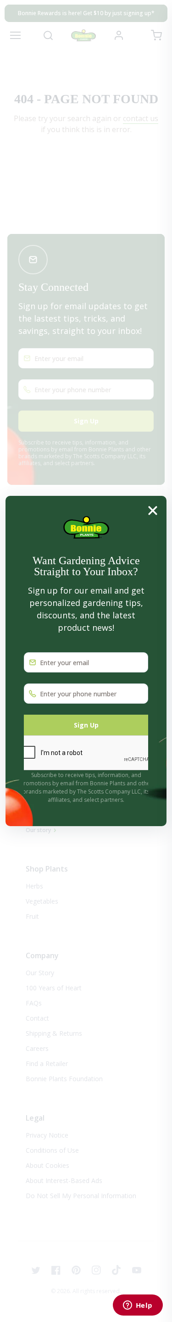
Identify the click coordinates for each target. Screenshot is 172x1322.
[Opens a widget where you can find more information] (137, 1305)
